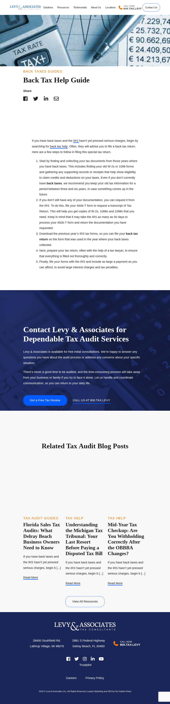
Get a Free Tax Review (45, 400)
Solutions (48, 7)
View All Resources (85, 601)
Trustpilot (85, 665)
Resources (63, 7)
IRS (76, 140)
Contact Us (151, 7)
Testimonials (80, 7)
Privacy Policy (94, 678)
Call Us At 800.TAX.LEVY (91, 400)
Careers (71, 678)
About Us (96, 7)
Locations (110, 7)
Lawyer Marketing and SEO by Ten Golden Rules (109, 691)
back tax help (59, 146)
